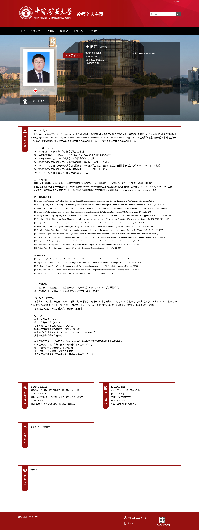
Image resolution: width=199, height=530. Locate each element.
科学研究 (35, 31)
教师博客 (93, 31)
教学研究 (49, 31)
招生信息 (78, 31)
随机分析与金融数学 (41, 427)
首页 (23, 31)
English (176, 2)
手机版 (130, 523)
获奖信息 (64, 31)
